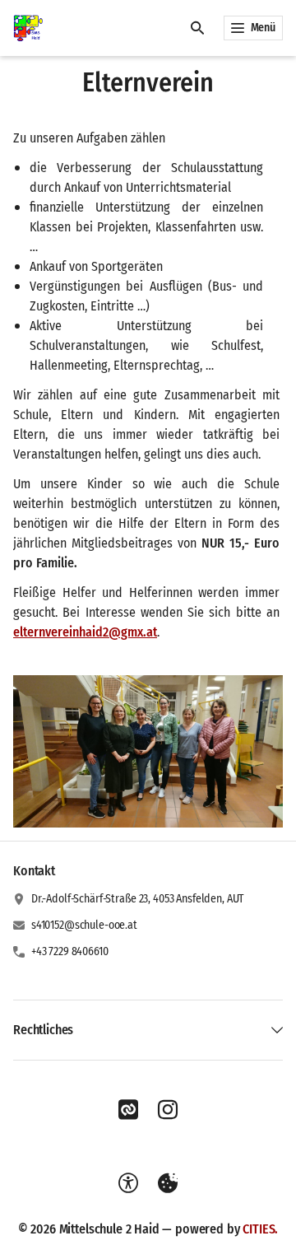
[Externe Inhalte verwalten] (168, 1183)
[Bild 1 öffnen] (148, 751)
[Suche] (197, 28)
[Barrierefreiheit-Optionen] (128, 1183)
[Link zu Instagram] (168, 1110)
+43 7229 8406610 (70, 951)
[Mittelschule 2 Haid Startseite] (28, 28)
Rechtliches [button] (43, 1030)
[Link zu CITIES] (128, 1110)
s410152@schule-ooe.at (84, 925)
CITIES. (260, 1229)
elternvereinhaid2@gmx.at (85, 632)
